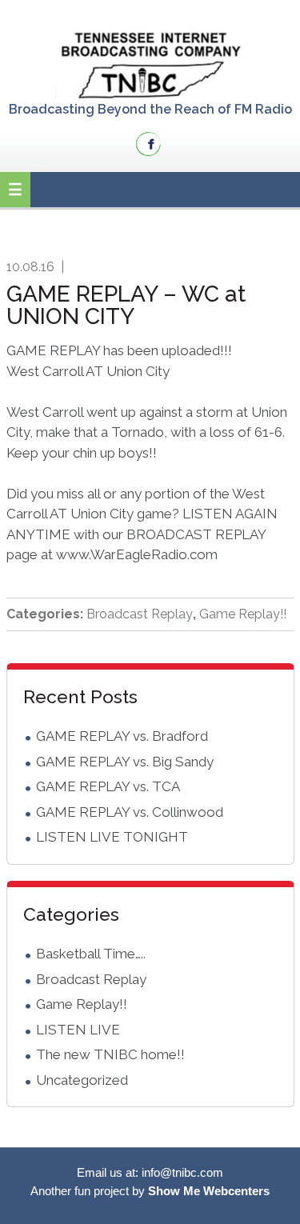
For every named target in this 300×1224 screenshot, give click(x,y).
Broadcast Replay (139, 614)
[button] (15, 189)
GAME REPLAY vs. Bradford (122, 736)
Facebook (148, 144)
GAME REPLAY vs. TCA (108, 786)
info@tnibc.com (182, 1172)
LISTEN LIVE (78, 1030)
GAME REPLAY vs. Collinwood (129, 812)
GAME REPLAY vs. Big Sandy (125, 762)
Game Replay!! (242, 614)
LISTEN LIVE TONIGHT (112, 837)
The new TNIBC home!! (110, 1054)
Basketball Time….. (91, 954)
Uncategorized (82, 1080)
